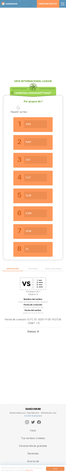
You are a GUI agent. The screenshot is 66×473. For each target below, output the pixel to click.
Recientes (33, 453)
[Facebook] (39, 422)
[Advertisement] (33, 42)
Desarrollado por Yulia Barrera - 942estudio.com (33, 413)
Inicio (33, 430)
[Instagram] (27, 422)
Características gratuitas (33, 445)
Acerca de (33, 461)
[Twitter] (33, 422)
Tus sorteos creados (33, 438)
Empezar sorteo (48, 4)
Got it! (55, 469)
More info (29, 470)
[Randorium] (11, 4)
